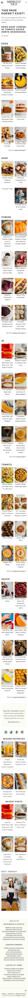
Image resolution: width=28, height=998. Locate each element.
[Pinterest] (22, 732)
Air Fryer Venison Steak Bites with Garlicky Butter (20, 659)
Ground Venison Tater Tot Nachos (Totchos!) (7, 513)
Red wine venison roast (14, 954)
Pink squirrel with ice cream (14, 937)
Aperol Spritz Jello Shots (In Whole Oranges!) (20, 632)
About (4, 993)
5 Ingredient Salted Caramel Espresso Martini (20, 419)
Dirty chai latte (14, 972)
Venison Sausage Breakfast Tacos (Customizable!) (20, 66)
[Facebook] (17, 732)
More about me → (14, 722)
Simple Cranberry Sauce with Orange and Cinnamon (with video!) (20, 603)
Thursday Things (7, 189)
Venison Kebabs (7, 538)
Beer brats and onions (14, 935)
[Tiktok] (11, 732)
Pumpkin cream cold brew (14, 968)
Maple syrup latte (14, 976)
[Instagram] (6, 732)
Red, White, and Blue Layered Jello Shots (7, 632)
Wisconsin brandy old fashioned (14, 931)
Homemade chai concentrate (14, 980)
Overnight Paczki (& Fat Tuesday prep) (20, 207)
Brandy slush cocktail (14, 927)
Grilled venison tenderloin (14, 959)
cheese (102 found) (19, 333)
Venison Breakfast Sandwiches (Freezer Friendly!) (7, 92)
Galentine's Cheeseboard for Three (20, 180)
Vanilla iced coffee (14, 970)
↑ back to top (14, 920)
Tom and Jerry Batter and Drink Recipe (7, 66)
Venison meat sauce (14, 955)
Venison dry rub (14, 950)
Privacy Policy (20, 993)
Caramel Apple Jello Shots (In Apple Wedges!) (20, 392)
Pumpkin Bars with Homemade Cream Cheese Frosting (7, 119)
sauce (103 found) (19, 697)
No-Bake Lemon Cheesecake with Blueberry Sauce (7, 324)
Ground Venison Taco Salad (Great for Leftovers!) (7, 486)
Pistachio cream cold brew (14, 974)
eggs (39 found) (20, 150)
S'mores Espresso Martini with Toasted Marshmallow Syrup (7, 447)
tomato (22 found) (19, 571)
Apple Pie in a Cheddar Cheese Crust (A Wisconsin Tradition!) (7, 241)
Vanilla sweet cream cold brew (14, 978)
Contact (11, 993)
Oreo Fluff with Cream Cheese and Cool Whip (7, 270)
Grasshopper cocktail (14, 933)
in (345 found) (20, 456)
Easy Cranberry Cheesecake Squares (20, 270)
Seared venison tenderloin (14, 948)
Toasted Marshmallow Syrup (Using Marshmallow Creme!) (20, 447)
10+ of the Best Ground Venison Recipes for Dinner (20, 513)
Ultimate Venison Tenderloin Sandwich (7, 180)
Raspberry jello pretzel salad (14, 939)
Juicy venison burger (14, 952)
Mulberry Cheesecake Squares (7, 297)
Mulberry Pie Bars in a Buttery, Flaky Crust (20, 363)
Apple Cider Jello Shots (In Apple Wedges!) (7, 419)
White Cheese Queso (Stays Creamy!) (20, 565)
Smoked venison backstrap (14, 957)
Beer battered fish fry (14, 929)
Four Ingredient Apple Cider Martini (7, 392)
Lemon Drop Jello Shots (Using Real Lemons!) (7, 688)
